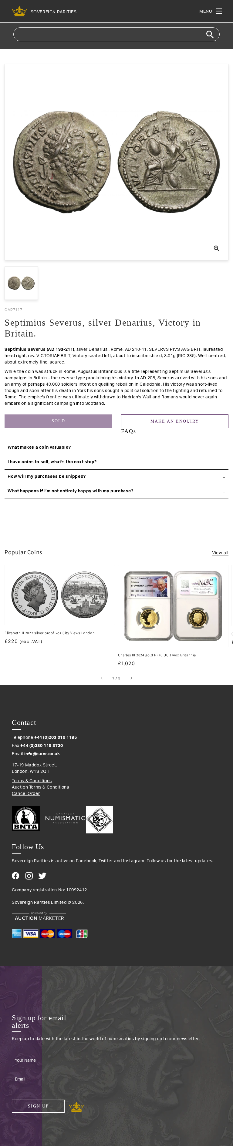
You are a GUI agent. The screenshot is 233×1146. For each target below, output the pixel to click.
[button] (116, 448)
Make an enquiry (174, 421)
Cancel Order (26, 794)
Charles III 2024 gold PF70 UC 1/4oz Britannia (157, 655)
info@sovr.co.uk (42, 754)
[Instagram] (29, 876)
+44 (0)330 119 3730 (41, 746)
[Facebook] (15, 876)
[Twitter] (42, 876)
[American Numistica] (65, 818)
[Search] (210, 34)
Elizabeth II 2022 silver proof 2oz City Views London (50, 632)
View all (220, 552)
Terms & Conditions (32, 781)
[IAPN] (99, 818)
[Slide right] (131, 678)
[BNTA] (28, 818)
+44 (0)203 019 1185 (55, 738)
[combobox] (116, 34)
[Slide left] (102, 678)
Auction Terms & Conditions (40, 787)
